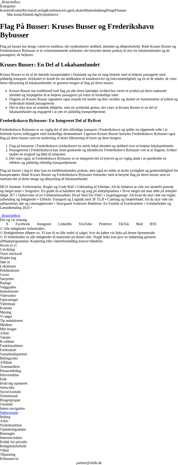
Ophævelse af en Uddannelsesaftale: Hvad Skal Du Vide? (60, 195)
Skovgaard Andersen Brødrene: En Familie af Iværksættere (99, 203)
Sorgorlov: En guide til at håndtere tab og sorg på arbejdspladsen (72, 191)
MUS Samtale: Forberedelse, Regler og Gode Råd (36, 187)
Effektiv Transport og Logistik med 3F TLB (72, 199)
